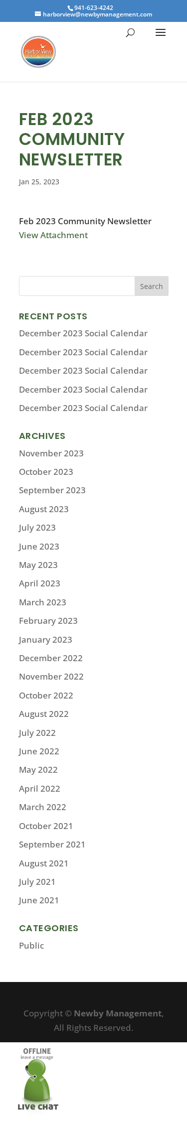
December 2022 (51, 658)
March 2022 (42, 807)
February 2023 (48, 620)
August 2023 (44, 509)
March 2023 (42, 602)
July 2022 (37, 732)
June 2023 (39, 546)
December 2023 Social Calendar (83, 333)
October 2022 (46, 695)
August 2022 (44, 713)
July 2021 (37, 881)
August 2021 (44, 863)
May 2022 (38, 769)
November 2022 (51, 676)
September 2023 (52, 490)
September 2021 (52, 844)
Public (31, 945)
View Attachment (53, 235)
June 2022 (39, 751)
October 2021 (46, 826)
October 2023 (46, 471)
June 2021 (39, 900)
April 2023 (39, 583)
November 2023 (51, 453)
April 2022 (39, 788)
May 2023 (38, 564)
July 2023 (37, 527)
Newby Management (118, 1013)
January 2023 (45, 639)
